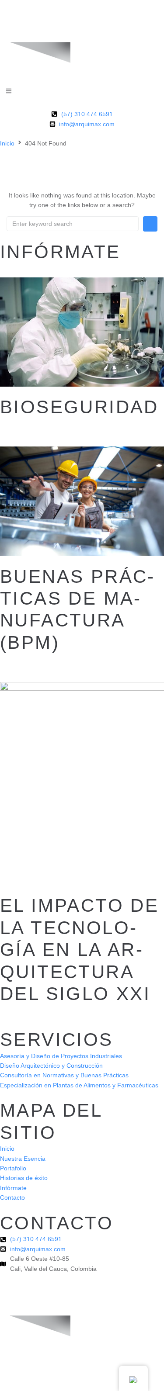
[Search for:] (73, 223)
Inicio (7, 143)
